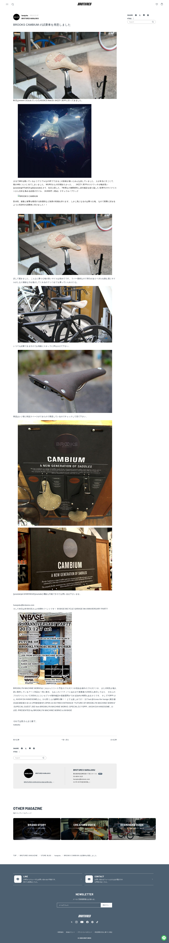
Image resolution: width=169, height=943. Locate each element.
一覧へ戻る (65, 740)
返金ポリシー (70, 932)
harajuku (57, 855)
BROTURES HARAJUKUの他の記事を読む (38, 782)
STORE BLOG (46, 855)
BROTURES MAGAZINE (29, 855)
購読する (106, 905)
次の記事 (113, 740)
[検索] (43, 758)
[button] (7, 4)
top (15, 855)
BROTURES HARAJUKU (30, 18)
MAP (100, 773)
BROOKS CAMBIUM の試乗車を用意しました (80, 855)
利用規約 (60, 932)
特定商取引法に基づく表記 (103, 932)
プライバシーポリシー (85, 932)
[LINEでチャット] (164, 938)
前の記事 (16, 740)
